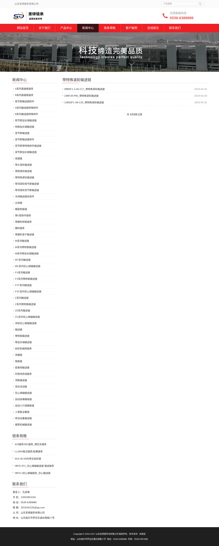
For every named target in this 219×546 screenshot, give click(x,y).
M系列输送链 (22, 240)
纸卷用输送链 (22, 367)
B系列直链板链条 (24, 95)
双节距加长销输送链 (26, 152)
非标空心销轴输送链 (26, 323)
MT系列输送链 (23, 259)
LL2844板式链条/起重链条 (29, 451)
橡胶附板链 (21, 209)
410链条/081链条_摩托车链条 (31, 444)
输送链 (18, 329)
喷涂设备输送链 (23, 418)
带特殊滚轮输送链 (24, 177)
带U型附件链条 (23, 215)
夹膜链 (18, 354)
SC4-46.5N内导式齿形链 (28, 458)
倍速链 (18, 158)
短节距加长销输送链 (26, 120)
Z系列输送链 (22, 297)
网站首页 (23, 28)
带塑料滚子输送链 (24, 234)
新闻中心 (88, 28)
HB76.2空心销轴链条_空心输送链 (32, 473)
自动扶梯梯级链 (23, 399)
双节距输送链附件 (24, 139)
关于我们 (44, 28)
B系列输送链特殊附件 (26, 114)
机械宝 (142, 534)
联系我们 (175, 28)
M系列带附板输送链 (25, 247)
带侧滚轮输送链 (23, 171)
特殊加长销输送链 (24, 126)
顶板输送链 (21, 380)
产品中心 (66, 28)
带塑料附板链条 (23, 221)
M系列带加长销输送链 (27, 253)
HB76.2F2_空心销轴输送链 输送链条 (34, 465)
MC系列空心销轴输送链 (27, 266)
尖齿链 (18, 202)
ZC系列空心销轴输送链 (27, 316)
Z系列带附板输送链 (25, 304)
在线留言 (153, 28)
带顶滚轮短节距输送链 (27, 183)
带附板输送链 (22, 335)
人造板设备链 (22, 412)
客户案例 (131, 28)
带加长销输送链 (23, 342)
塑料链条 (20, 228)
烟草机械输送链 (23, 424)
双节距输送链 (22, 133)
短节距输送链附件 (24, 101)
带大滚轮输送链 (23, 164)
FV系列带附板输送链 (26, 278)
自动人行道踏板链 (24, 405)
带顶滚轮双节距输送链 (27, 190)
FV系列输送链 (22, 272)
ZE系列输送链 (22, 310)
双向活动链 (21, 386)
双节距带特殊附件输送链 (28, 145)
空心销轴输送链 (23, 393)
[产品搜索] (200, 2)
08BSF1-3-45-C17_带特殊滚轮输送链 (84, 89)
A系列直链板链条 (24, 88)
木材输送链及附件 (24, 196)
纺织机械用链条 (23, 348)
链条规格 (109, 28)
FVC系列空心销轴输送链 (28, 291)
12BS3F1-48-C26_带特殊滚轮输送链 (84, 102)
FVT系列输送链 (23, 285)
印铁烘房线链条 (23, 374)
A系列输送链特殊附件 (26, 107)
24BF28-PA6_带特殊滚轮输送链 (81, 95)
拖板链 (18, 361)
